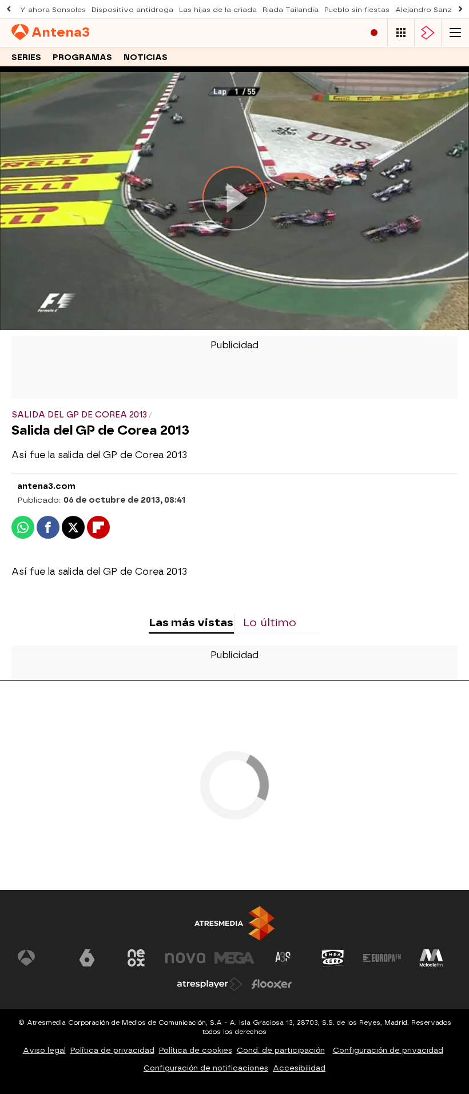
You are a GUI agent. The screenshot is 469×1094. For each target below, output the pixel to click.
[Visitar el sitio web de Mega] (234, 957)
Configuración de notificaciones (206, 1068)
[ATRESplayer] (428, 33)
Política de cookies (195, 1050)
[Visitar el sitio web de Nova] (185, 957)
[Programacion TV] (401, 33)
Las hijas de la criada (218, 10)
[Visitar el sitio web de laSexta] (87, 957)
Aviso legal (44, 1050)
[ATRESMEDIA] (234, 923)
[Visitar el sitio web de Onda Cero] (333, 957)
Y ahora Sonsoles (53, 10)
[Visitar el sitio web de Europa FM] (382, 957)
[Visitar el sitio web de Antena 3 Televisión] (38, 957)
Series (26, 57)
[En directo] (374, 33)
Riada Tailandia (291, 10)
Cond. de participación (281, 1050)
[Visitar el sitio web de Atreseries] (284, 957)
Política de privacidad (112, 1050)
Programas (82, 57)
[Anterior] (8, 9)
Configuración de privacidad (388, 1050)
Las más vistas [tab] (191, 622)
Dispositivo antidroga (132, 10)
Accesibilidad (299, 1068)
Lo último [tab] (269, 622)
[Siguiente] (460, 9)
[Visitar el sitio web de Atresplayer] (210, 984)
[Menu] (455, 33)
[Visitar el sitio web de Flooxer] (272, 984)
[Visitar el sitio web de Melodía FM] (431, 957)
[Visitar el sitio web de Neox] (136, 957)
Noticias (146, 57)
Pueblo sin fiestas (356, 10)
